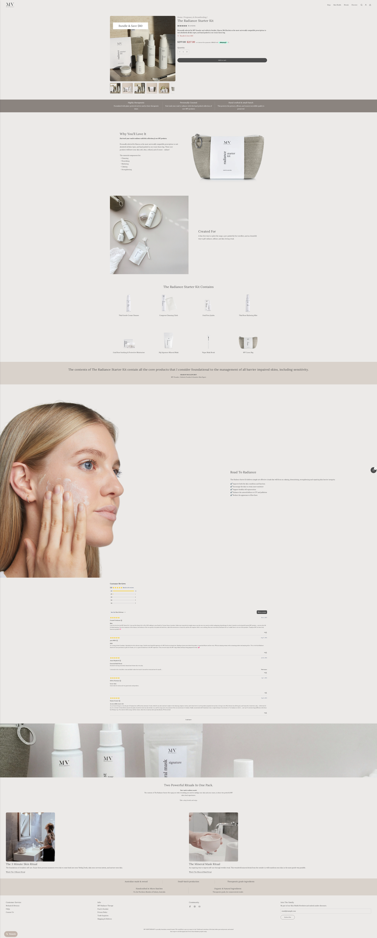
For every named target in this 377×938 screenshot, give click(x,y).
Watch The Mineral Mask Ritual (200, 872)
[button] (111, 48)
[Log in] (366, 5)
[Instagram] (195, 906)
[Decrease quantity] (180, 52)
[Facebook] (190, 906)
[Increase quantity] (187, 52)
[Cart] (370, 5)
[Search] (361, 5)
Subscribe (287, 917)
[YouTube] (199, 906)
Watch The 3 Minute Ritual (15, 872)
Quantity (181, 47)
